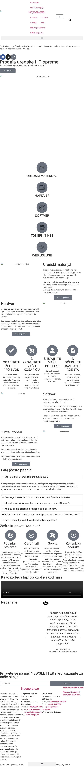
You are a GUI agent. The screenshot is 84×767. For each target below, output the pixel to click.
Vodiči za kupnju (37, 7)
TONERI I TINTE (42, 235)
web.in (67, 765)
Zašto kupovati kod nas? (73, 687)
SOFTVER (42, 215)
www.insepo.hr (32, 715)
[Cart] (59, 16)
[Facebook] (2, 57)
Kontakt (44, 18)
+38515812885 (33, 709)
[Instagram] (8, 57)
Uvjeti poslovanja (37, 13)
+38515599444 (35, 707)
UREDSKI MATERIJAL (42, 176)
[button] (42, 38)
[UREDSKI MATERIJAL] (42, 167)
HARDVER (42, 195)
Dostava (33, 18)
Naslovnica (34, 2)
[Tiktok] (13, 57)
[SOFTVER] (42, 207)
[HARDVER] (42, 187)
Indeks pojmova (36, 33)
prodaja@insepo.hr (33, 712)
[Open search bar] (70, 20)
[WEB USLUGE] (42, 247)
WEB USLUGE (42, 255)
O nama (33, 23)
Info (42, 23)
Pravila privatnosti (37, 28)
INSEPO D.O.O (30, 688)
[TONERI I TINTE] (42, 227)
